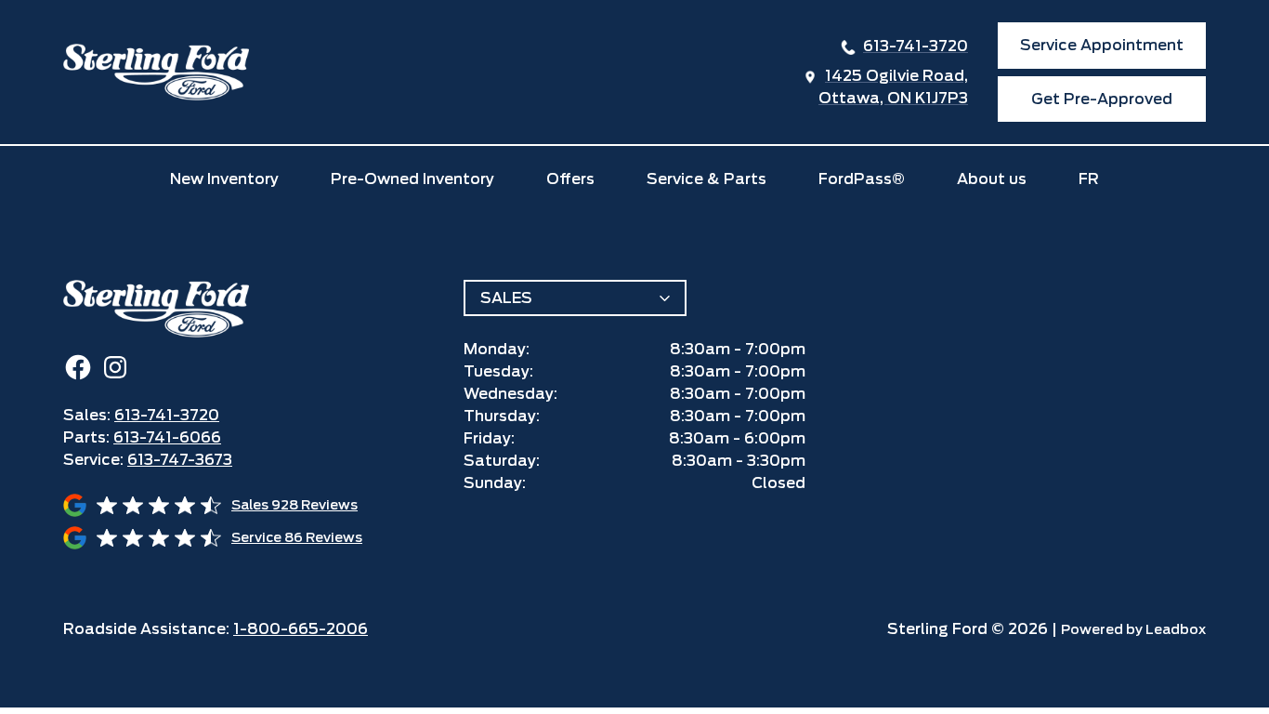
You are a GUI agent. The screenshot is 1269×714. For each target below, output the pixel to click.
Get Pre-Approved (1101, 99)
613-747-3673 (179, 460)
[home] (156, 72)
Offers (570, 179)
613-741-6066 (167, 437)
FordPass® (861, 179)
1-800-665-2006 (300, 629)
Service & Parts (706, 179)
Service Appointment (1102, 45)
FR (1089, 179)
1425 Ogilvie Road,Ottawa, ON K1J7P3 (893, 87)
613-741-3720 (915, 46)
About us (992, 179)
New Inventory (224, 179)
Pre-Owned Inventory (412, 179)
